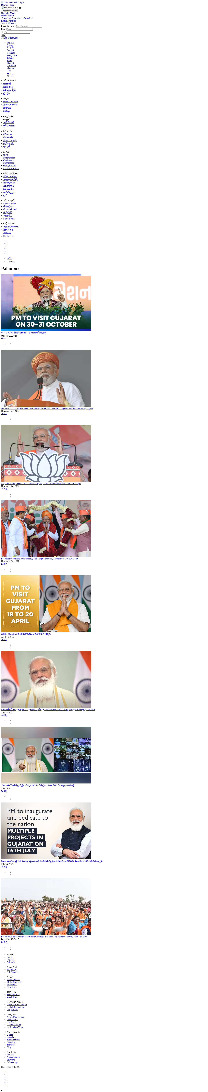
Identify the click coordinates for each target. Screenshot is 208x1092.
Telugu (10, 58)
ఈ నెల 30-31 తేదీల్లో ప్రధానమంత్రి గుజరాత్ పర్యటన (23, 332)
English (10, 42)
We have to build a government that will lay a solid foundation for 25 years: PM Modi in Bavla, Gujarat (47, 408)
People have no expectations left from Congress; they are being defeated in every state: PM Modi (44, 936)
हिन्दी (10, 48)
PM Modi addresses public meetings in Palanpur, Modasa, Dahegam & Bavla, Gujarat (39, 558)
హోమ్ (9, 258)
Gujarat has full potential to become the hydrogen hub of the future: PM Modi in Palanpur (41, 483)
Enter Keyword (8, 26)
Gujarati (10, 45)
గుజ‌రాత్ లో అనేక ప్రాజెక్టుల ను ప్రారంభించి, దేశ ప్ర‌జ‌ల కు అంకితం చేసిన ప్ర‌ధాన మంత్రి (38, 785)
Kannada (11, 53)
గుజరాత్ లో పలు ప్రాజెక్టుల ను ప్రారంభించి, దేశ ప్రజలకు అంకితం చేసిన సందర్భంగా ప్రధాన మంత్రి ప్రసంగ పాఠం (48, 709)
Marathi (10, 63)
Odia (9, 70)
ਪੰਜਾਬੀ (10, 76)
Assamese (11, 65)
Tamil (9, 60)
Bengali (10, 50)
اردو (9, 73)
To (2, 32)
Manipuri (11, 68)
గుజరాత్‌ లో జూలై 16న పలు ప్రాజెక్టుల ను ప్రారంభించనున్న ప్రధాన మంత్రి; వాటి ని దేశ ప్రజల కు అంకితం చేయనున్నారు (52, 861)
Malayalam (12, 55)
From (4, 29)
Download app (7, 5)
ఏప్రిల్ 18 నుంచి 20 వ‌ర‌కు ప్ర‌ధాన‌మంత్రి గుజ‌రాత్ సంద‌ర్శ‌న (26, 634)
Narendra (8, 13)
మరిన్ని (4, 338)
